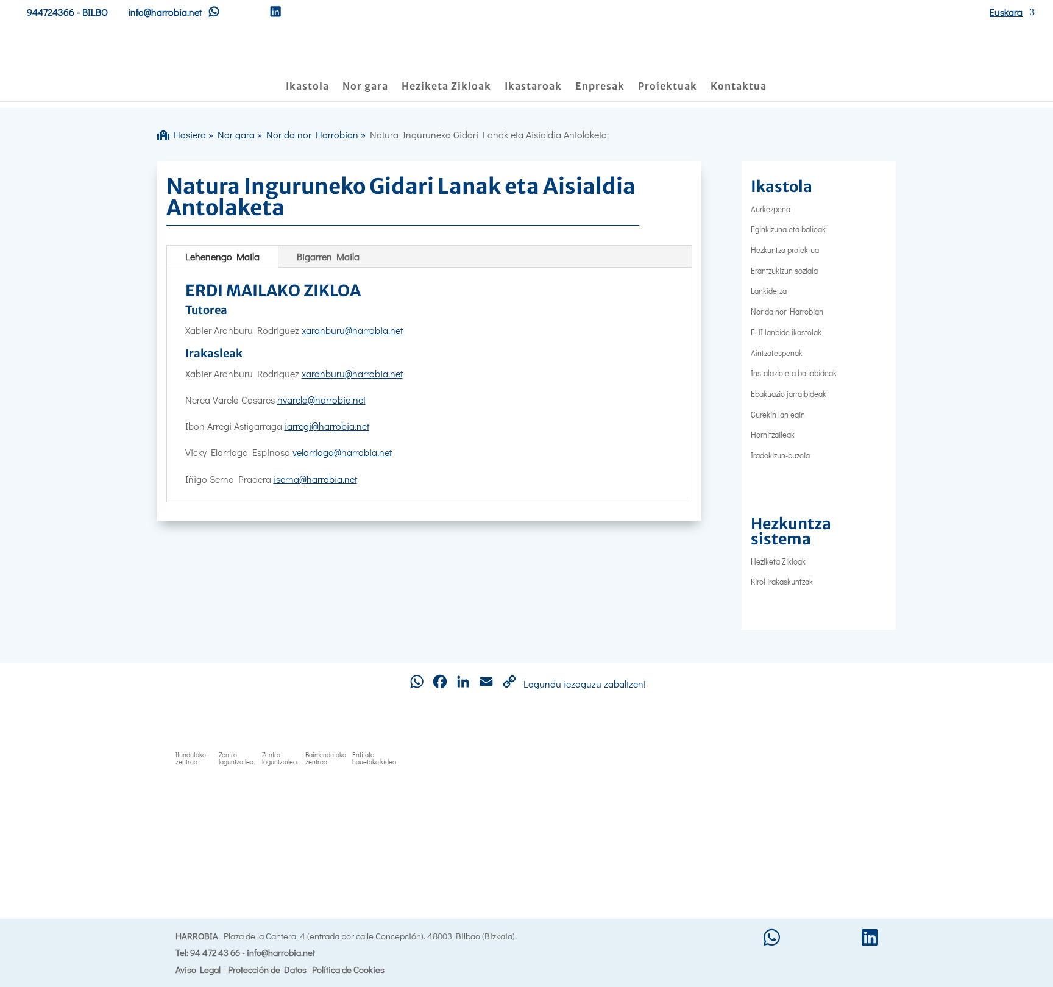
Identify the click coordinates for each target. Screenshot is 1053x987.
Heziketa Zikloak (446, 87)
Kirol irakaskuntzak (782, 581)
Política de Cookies (348, 969)
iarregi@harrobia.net (327, 425)
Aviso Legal (198, 969)
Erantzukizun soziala (784, 270)
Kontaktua (739, 87)
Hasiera (187, 134)
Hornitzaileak (773, 434)
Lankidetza (769, 290)
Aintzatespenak (777, 352)
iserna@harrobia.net (315, 478)
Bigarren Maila (328, 256)
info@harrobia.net (281, 952)
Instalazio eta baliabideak (794, 373)
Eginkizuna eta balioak (788, 229)
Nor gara (365, 87)
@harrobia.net (374, 330)
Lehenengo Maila (222, 256)
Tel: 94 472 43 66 (208, 952)
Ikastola (307, 87)
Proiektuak (667, 87)
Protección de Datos (267, 969)
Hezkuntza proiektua (785, 249)
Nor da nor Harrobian (312, 134)
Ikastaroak (533, 87)
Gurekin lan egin (778, 414)
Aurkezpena (770, 209)
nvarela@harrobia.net (321, 399)
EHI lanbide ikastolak (786, 332)
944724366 (50, 11)
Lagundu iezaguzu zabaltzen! (584, 683)
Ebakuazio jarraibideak (788, 393)
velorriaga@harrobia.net (342, 452)
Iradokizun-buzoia (780, 455)
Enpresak (600, 87)
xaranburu (323, 330)
